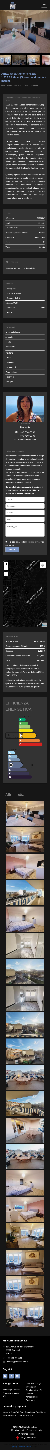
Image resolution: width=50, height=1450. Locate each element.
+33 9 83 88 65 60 (14, 1358)
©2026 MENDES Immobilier (25, 1427)
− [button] (6, 568)
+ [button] (6, 564)
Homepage (13, 5)
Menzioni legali (17, 1430)
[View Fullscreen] (6, 574)
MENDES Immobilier (15, 1340)
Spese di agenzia (34, 1430)
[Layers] (43, 565)
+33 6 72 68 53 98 (27, 432)
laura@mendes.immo (27, 439)
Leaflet (44, 625)
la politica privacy (33, 542)
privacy (14, 1446)
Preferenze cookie (26, 1434)
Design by (27, 1437)
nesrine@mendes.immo (17, 1362)
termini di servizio (25, 1446)
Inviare (12, 549)
